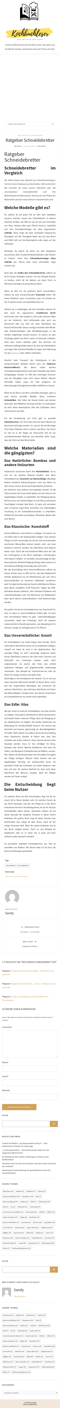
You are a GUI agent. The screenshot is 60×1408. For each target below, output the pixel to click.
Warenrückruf (48, 1243)
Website (6, 1090)
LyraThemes (33, 1404)
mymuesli (19, 1233)
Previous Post (30, 929)
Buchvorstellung (10, 1202)
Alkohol (20, 1191)
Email (5, 1076)
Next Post (30, 944)
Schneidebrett (11, 865)
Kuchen (37, 1222)
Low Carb (7, 1228)
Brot (38, 1196)
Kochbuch (15, 353)
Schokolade (37, 1238)
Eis (13, 1207)
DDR (33, 1202)
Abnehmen (8, 1191)
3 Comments (40, 146)
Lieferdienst (49, 1222)
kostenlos (26, 1222)
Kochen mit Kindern (11, 1222)
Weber (6, 1248)
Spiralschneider (9, 1243)
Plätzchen (8, 1238)
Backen (41, 1191)
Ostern (49, 1233)
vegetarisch (33, 1243)
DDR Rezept (44, 1202)
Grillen (51, 1212)
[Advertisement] (30, 86)
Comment (7, 1027)
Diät (5, 1207)
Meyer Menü (33, 1228)
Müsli (30, 1233)
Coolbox (24, 1202)
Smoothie (49, 1238)
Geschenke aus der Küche (13, 1212)
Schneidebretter (23, 865)
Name (5, 1062)
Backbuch (30, 1191)
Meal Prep (19, 1228)
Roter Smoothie (22, 1238)
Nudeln (39, 1233)
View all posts (20, 1296)
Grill (41, 1212)
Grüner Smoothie (10, 1217)
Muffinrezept (47, 1228)
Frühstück (22, 1207)
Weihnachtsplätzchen (21, 1248)
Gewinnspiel (31, 1212)
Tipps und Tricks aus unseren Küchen (30, 135)
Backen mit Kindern (11, 1196)
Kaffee (23, 1217)
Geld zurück (35, 1207)
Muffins (7, 1233)
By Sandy (18, 146)
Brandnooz (27, 1196)
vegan (22, 1243)
